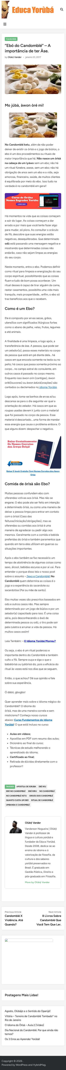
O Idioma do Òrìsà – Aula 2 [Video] (24, 1025)
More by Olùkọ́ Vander (37, 882)
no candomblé (47, 791)
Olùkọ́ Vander (14, 57)
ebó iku (42, 786)
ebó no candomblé (15, 791)
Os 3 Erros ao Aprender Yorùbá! (22, 1039)
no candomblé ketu (16, 796)
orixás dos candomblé (41, 796)
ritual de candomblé (42, 800)
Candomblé (11, 39)
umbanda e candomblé (18, 805)
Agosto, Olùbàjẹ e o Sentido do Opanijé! (28, 1011)
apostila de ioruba (26, 786)
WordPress (22, 1064)
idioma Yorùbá (48, 387)
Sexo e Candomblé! (38, 576)
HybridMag (39, 1064)
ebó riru (32, 791)
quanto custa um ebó (17, 800)
